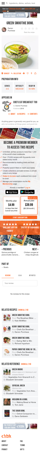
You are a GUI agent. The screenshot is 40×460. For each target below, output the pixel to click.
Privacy (4, 449)
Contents (33, 114)
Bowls (6, 267)
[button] (7, 3)
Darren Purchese (11, 29)
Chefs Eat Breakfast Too (25, 102)
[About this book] (6, 101)
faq (21, 441)
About (13, 114)
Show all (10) (23, 310)
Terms (22, 445)
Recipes (22, 114)
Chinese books (15, 8)
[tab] (8, 275)
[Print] (24, 73)
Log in (27, 187)
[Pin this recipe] (31, 73)
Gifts (22, 449)
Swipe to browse (9, 176)
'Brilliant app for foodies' (10, 229)
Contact (5, 445)
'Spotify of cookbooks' (30, 227)
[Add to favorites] (28, 73)
